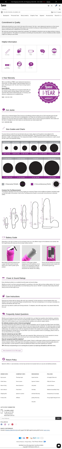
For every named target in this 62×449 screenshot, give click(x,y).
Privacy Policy (28, 441)
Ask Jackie (34, 385)
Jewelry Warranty (35, 397)
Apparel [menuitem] (42, 15)
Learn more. (47, 430)
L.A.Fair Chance (50, 385)
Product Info (3, 397)
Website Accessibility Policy (53, 389)
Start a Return (4, 389)
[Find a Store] (48, 5)
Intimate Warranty (36, 393)
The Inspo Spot (19, 377)
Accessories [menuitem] (49, 15)
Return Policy (4, 385)
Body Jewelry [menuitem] (25, 15)
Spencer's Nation (35, 381)
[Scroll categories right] (61, 15)
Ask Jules (34, 401)
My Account (3, 377)
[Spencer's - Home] (3, 5)
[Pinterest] (12, 424)
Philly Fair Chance (51, 381)
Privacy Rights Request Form (53, 397)
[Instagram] (5, 424)
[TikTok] (9, 424)
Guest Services (35, 377)
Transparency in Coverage (53, 393)
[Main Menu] (59, 5)
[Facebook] (1, 424)
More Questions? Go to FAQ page (12, 350)
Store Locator (19, 381)
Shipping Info (4, 393)
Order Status (3, 381)
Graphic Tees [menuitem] (34, 15)
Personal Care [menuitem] (15, 15)
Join (58, 418)
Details (48, 1)
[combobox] (31, 9)
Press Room (18, 389)
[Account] (51, 5)
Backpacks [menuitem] (6, 15)
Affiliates (18, 397)
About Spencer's (20, 385)
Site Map (34, 389)
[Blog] (16, 424)
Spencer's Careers (20, 393)
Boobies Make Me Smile (12, 430)
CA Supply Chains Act (52, 377)
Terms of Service (20, 441)
